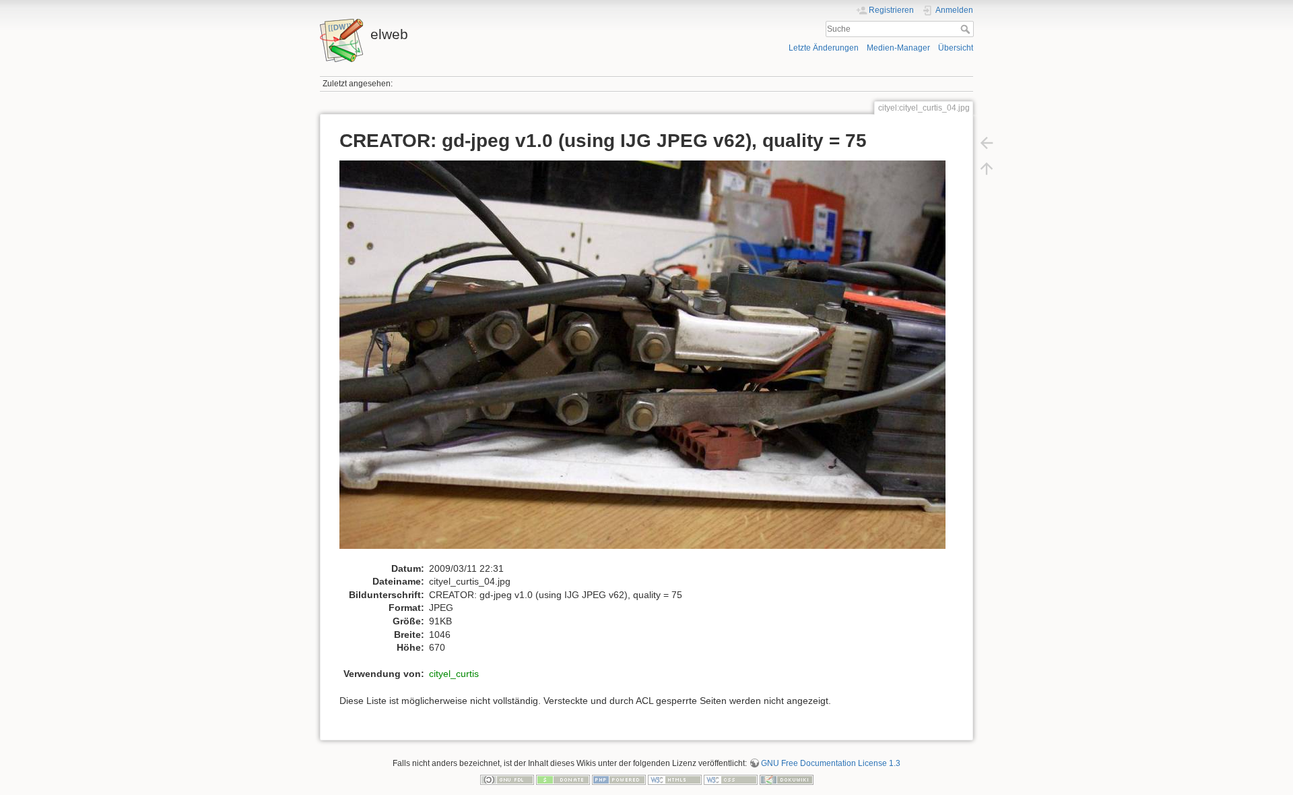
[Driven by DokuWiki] (787, 779)
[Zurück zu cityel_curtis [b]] (986, 143)
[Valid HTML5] (675, 779)
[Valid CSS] (731, 779)
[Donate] (563, 779)
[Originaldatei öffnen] (649, 360)
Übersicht (955, 48)
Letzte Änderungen (824, 48)
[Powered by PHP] (619, 779)
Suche (966, 29)
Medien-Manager (898, 48)
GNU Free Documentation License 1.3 (830, 763)
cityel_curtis (454, 673)
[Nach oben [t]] (986, 168)
